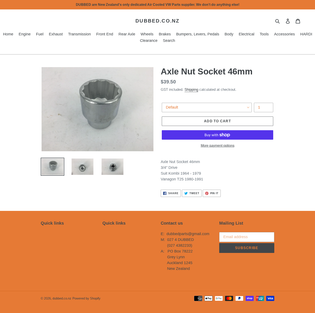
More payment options (217, 145)
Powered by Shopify (86, 298)
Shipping (191, 90)
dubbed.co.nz (157, 21)
